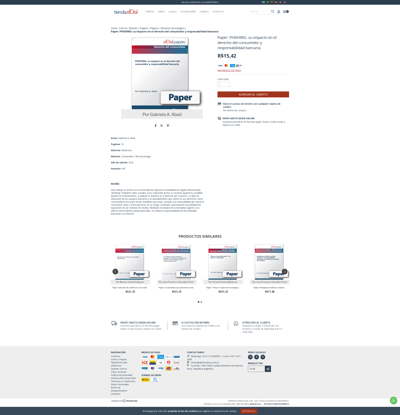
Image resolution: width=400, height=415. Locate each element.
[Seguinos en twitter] (262, 357)
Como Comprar (119, 359)
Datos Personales (120, 384)
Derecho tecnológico (172, 28)
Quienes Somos (119, 368)
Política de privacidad (121, 375)
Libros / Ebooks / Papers (133, 28)
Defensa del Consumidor (123, 378)
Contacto (218, 11)
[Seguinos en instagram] (250, 357)
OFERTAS (149, 11)
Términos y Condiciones (123, 381)
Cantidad (223, 79)
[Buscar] (272, 11)
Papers (154, 28)
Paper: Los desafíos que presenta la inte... (177, 288)
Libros (161, 11)
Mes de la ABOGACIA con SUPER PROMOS (200, 2)
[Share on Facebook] (155, 125)
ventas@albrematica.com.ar (205, 362)
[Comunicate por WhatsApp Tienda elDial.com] (393, 400)
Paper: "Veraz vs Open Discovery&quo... (223, 288)
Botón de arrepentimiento (119, 389)
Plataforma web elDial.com (119, 364)
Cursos (173, 11)
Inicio (114, 28)
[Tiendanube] (124, 402)
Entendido (249, 411)
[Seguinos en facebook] (256, 357)
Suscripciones (188, 11)
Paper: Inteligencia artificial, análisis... (269, 288)
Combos (204, 11)
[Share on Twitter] (161, 125)
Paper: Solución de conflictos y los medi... (130, 288)
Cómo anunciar (118, 371)
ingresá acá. (255, 404)
